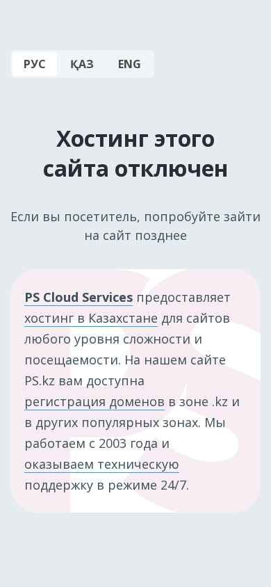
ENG (129, 64)
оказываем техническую (101, 464)
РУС (35, 64)
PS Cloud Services (78, 297)
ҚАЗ (82, 64)
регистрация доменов (94, 401)
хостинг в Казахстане (91, 317)
